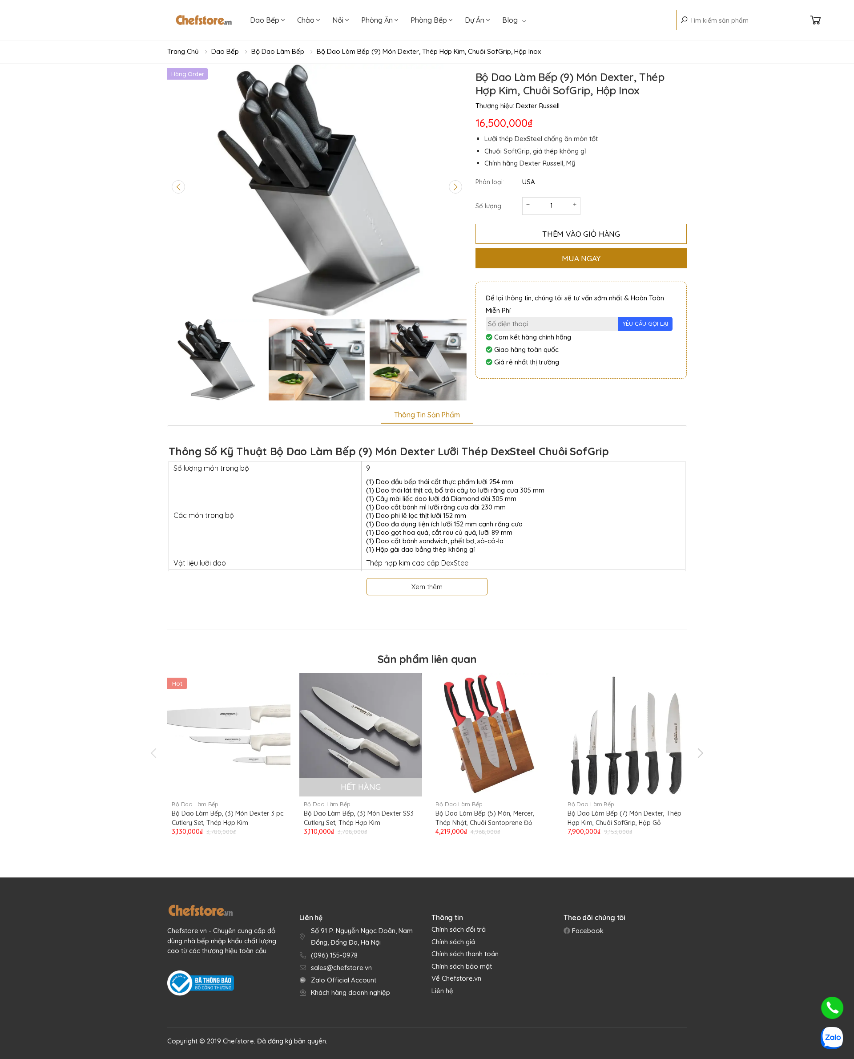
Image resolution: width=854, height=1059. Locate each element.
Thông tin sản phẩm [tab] (426, 414)
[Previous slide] (178, 187)
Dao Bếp (265, 20)
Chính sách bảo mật (461, 966)
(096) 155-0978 (334, 955)
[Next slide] (455, 187)
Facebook (587, 930)
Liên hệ (442, 990)
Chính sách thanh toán (465, 954)
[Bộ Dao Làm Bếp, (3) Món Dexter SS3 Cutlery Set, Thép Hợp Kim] (361, 734)
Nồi (338, 20)
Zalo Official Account (343, 980)
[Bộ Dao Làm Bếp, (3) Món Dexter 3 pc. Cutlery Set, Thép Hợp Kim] (228, 734)
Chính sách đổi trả (458, 929)
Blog (510, 20)
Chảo (306, 20)
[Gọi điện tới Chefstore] (832, 1008)
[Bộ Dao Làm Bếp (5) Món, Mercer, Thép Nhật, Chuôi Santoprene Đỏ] (492, 734)
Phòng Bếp (430, 20)
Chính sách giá (453, 942)
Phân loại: (489, 182)
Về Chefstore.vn (456, 978)
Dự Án (475, 20)
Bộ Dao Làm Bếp (277, 51)
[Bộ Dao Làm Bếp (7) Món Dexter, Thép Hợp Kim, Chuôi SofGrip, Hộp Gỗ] (624, 734)
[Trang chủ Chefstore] (204, 20)
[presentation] (154, 753)
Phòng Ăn (378, 20)
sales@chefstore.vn (341, 967)
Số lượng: (489, 206)
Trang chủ (183, 51)
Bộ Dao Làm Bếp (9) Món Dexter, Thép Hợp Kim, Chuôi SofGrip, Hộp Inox (429, 51)
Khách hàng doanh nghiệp (350, 992)
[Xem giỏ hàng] (816, 20)
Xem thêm (427, 586)
